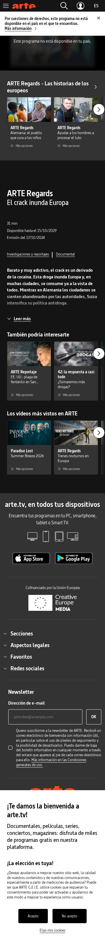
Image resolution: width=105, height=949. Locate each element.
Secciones (21, 633)
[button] (64, 5)
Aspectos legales (30, 645)
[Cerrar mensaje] (98, 18)
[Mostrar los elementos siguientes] (99, 109)
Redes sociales (27, 668)
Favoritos (21, 656)
